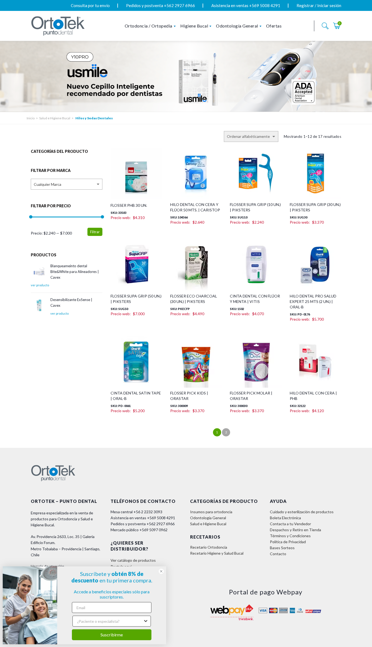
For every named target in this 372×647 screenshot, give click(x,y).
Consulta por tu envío (90, 5)
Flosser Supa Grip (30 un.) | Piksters (315, 207)
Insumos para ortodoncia (211, 511)
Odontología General (237, 25)
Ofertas (274, 25)
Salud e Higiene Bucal (54, 118)
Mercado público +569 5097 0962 (139, 529)
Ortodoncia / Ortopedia (148, 25)
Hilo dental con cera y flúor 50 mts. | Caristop (195, 207)
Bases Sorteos (282, 547)
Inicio (31, 118)
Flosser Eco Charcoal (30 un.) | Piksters (193, 299)
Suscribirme (111, 634)
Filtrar (95, 232)
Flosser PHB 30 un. (129, 205)
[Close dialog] (161, 571)
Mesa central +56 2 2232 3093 (136, 511)
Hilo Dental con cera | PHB (313, 396)
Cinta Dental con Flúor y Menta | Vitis (255, 299)
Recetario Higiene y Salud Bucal (216, 553)
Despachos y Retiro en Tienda (295, 529)
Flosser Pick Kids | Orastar (189, 396)
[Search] (325, 26)
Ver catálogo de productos (133, 560)
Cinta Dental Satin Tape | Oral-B (136, 396)
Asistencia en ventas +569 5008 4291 (245, 5)
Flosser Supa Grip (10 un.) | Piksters (255, 207)
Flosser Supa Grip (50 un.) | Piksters (136, 299)
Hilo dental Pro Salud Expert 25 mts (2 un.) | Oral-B (313, 301)
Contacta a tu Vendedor (290, 523)
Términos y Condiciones (290, 535)
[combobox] (66, 184)
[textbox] (66, 184)
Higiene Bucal (194, 25)
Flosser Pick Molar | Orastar (251, 396)
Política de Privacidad (288, 541)
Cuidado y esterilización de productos (302, 511)
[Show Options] (145, 621)
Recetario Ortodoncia (208, 547)
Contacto (278, 553)
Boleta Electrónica (285, 517)
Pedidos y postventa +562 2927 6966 (160, 5)
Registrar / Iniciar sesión (319, 5)
